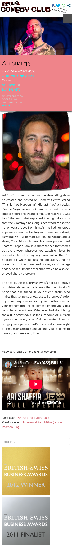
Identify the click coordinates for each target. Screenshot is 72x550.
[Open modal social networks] (69, 6)
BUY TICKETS (11, 89)
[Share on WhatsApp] (63, 6)
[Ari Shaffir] (36, 150)
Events (6, 105)
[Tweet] (58, 6)
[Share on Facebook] (53, 6)
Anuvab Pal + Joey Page (33, 417)
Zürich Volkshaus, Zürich (18, 76)
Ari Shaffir (8, 85)
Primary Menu (67, 18)
